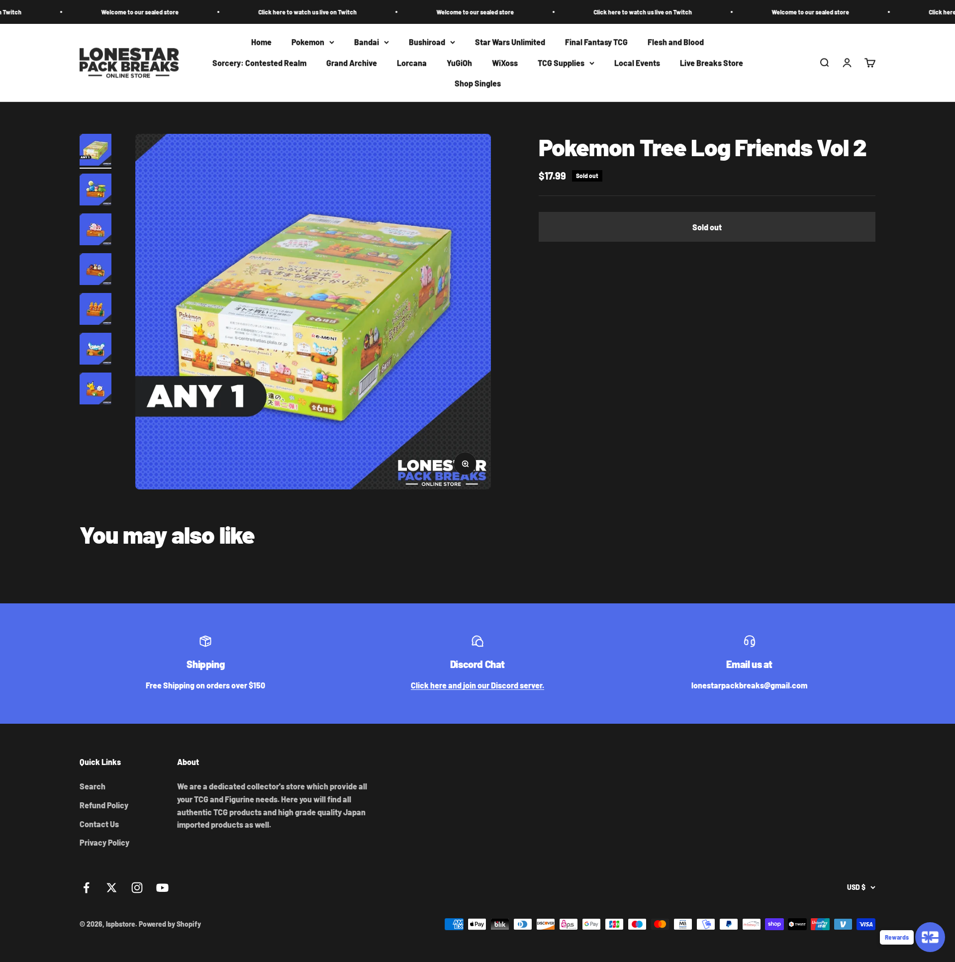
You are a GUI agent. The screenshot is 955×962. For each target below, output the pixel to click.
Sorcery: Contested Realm (259, 63)
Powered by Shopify (170, 924)
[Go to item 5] (95, 310)
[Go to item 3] (95, 230)
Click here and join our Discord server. (477, 685)
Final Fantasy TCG (596, 42)
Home (261, 42)
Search (92, 786)
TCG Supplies (561, 63)
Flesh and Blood (676, 42)
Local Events (637, 63)
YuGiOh (459, 63)
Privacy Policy (104, 842)
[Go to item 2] (95, 191)
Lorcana (412, 63)
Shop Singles (478, 84)
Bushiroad (427, 42)
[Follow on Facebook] (86, 887)
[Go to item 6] (95, 350)
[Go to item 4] (95, 270)
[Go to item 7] (95, 390)
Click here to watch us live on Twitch (270, 11)
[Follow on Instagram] (137, 887)
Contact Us (99, 824)
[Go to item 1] (95, 151)
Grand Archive (351, 63)
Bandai (366, 42)
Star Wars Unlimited (510, 42)
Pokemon (307, 42)
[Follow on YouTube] (162, 887)
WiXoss (505, 63)
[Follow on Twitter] (111, 887)
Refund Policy (104, 805)
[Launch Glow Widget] (930, 937)
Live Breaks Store (711, 63)
